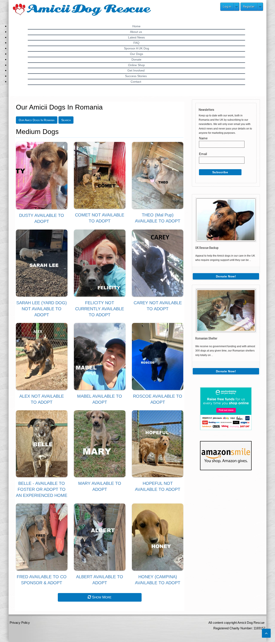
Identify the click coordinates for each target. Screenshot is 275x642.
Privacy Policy (20, 622)
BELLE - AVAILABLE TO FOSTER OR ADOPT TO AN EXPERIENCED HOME (41, 489)
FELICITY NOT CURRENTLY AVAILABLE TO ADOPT (99, 308)
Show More (101, 597)
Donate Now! (226, 276)
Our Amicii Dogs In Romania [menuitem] (37, 120)
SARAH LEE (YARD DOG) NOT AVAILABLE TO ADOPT (41, 308)
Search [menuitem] (66, 120)
